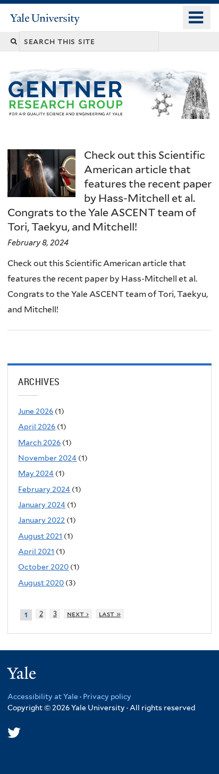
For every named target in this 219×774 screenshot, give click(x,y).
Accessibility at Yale (42, 696)
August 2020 (41, 583)
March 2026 (39, 442)
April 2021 (36, 551)
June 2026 (35, 411)
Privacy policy (107, 696)
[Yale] (22, 675)
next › (78, 614)
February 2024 (44, 489)
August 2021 (40, 536)
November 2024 (47, 458)
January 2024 (41, 504)
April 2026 (36, 426)
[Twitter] (14, 733)
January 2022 (41, 520)
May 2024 (36, 473)
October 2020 (43, 567)
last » (110, 614)
